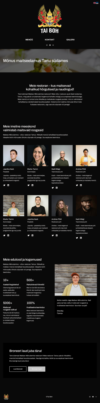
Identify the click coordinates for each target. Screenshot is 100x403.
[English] (94, 3)
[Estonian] (97, 3)
